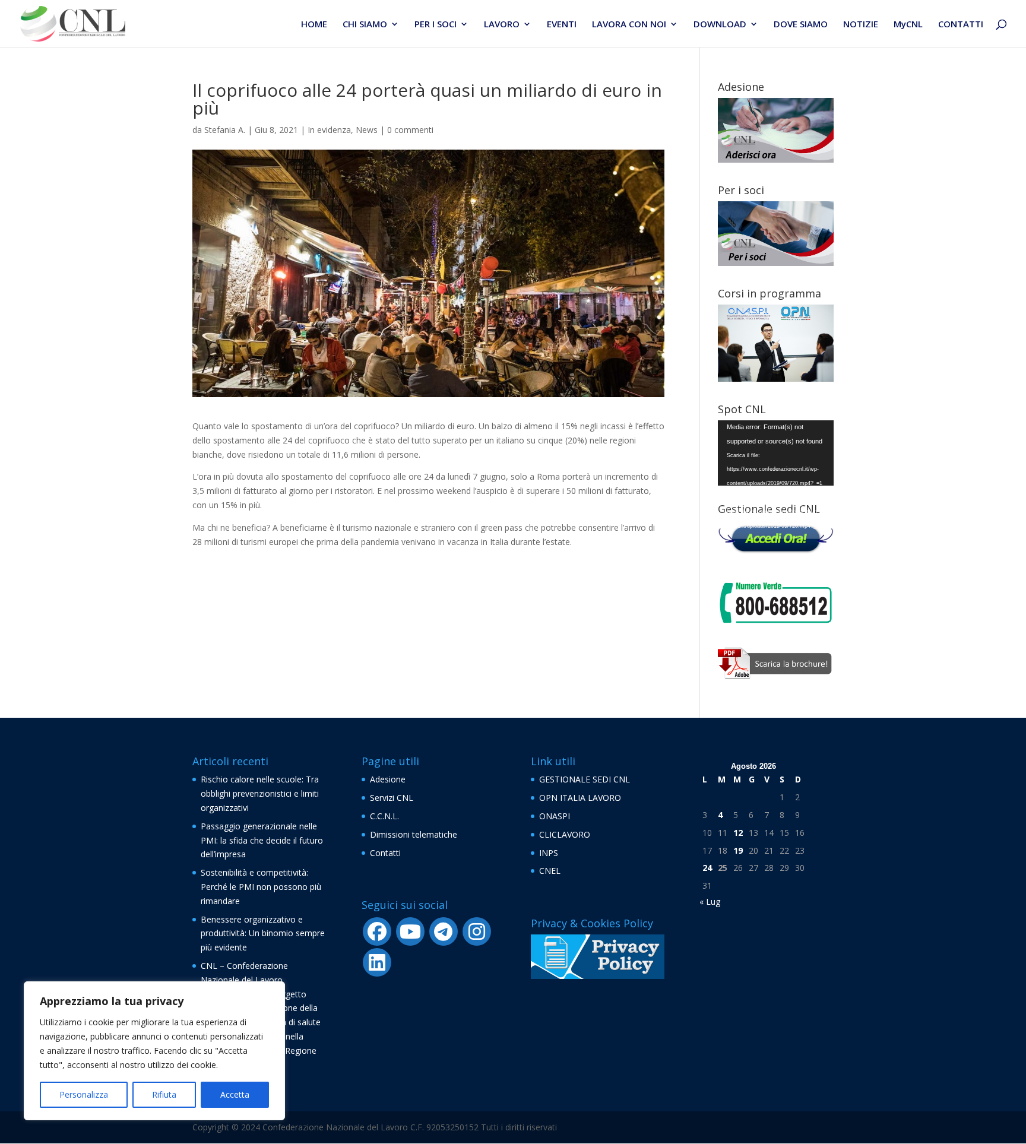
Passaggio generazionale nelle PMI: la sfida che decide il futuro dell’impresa (262, 840)
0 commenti (410, 129)
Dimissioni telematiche (413, 834)
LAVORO (502, 25)
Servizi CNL (391, 797)
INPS (548, 852)
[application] (776, 453)
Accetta (234, 1094)
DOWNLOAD (720, 25)
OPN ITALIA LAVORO (580, 797)
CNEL (549, 870)
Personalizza (83, 1094)
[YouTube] (410, 931)
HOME (314, 25)
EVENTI (562, 25)
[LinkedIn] (377, 962)
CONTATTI (960, 25)
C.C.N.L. (384, 816)
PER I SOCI (435, 25)
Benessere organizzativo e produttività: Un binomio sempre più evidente (263, 933)
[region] (154, 1050)
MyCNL (908, 25)
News (367, 129)
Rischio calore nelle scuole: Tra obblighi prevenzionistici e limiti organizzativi (260, 793)
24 (707, 867)
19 (738, 850)
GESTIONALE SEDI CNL (584, 779)
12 (738, 832)
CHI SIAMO (365, 25)
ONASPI (554, 816)
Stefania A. (224, 129)
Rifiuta (164, 1094)
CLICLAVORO (564, 834)
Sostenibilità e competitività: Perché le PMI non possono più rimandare (261, 887)
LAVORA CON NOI (629, 25)
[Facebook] (377, 931)
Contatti (385, 852)
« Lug (709, 901)
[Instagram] (477, 931)
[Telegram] (443, 931)
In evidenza (329, 129)
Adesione (388, 779)
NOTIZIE (860, 25)
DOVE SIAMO (801, 25)
